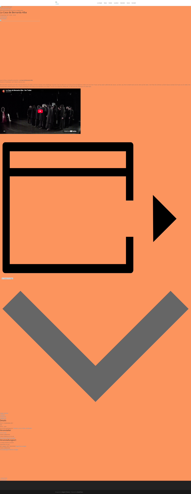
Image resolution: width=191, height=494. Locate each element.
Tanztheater (29, 428)
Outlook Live (3, 418)
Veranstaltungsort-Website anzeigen (9, 449)
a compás (99, 3)
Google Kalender (4, 413)
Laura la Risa (22, 428)
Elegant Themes (66, 492)
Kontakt (134, 3)
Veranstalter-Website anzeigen (7, 438)
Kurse (128, 3)
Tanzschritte (3, 17)
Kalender (122, 3)
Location (116, 3)
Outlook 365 (3, 416)
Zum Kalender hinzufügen (7, 278)
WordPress (80, 492)
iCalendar (2, 415)
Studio (110, 3)
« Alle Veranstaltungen (5, 8)
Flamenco (15, 428)
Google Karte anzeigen (21, 446)
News (105, 3)
